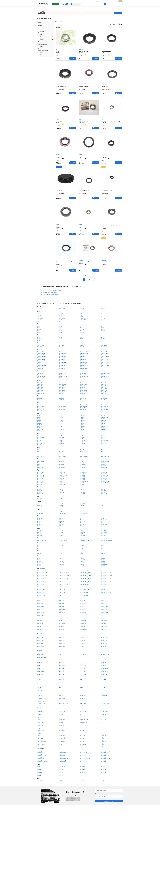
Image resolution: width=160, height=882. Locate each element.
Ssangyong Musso (105, 703)
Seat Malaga (40, 689)
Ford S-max (61, 443)
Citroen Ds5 (40, 390)
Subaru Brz (39, 710)
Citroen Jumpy (104, 390)
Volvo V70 (61, 774)
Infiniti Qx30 (40, 493)
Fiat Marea (103, 423)
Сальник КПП (58, 51)
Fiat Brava (39, 418)
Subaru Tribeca (104, 713)
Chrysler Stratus (41, 377)
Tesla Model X (62, 730)
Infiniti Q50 (82, 492)
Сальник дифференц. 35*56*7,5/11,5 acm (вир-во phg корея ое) (111, 226)
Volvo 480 (39, 768)
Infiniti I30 (39, 490)
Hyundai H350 (40, 476)
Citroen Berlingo (83, 382)
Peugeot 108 (104, 635)
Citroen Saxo (62, 391)
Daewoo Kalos (40, 406)
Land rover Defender (42, 540)
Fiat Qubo (61, 426)
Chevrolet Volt (62, 368)
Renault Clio (83, 664)
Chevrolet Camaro (63, 354)
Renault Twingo (104, 673)
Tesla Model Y (83, 730)
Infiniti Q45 (61, 492)
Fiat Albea (82, 417)
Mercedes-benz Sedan (64, 579)
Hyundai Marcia (62, 479)
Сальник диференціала (106, 51)
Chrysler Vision (83, 377)
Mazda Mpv (39, 564)
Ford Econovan (104, 435)
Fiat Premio (104, 424)
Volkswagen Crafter (84, 752)
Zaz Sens (103, 780)
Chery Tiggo (104, 346)
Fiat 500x (61, 417)
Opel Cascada (62, 623)
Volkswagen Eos (105, 752)
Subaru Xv (103, 714)
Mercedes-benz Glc (63, 576)
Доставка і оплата (63, 1)
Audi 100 (39, 313)
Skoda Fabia (104, 695)
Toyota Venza (62, 746)
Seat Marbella (62, 689)
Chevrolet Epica (104, 357)
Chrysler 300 (40, 373)
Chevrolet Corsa (105, 356)
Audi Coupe (82, 318)
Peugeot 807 (104, 645)
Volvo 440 (82, 766)
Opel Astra (82, 621)
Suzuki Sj (103, 722)
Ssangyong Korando (63, 703)
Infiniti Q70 (103, 492)
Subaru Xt (82, 714)
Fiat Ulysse (103, 429)
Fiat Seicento (62, 427)
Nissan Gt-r (61, 603)
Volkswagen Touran (105, 760)
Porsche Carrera (41, 656)
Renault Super (83, 671)
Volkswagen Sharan (105, 758)
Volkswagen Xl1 (105, 761)
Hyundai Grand (40, 475)
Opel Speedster (83, 629)
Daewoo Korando (62, 406)
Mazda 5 (39, 559)
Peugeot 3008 (62, 638)
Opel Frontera (40, 624)
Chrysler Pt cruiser (63, 376)
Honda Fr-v (103, 462)
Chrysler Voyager (105, 377)
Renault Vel (61, 674)
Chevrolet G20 (83, 359)
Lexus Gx (103, 545)
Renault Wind (83, 674)
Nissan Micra (104, 604)
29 (93, 279)
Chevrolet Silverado (41, 365)
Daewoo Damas (40, 404)
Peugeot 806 (83, 645)
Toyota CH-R (40, 738)
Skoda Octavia (83, 697)
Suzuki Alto (39, 719)
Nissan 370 (39, 601)
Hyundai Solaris (40, 482)
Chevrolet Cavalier (41, 356)
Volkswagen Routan (63, 758)
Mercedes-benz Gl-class (106, 575)
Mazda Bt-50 (61, 561)
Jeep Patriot (40, 513)
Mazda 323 (103, 558)
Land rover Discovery (63, 540)
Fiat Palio (61, 424)
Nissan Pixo (82, 609)
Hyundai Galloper (62, 473)
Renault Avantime (41, 664)
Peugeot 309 (104, 640)
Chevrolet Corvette (63, 357)
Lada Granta (61, 532)
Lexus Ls (82, 546)
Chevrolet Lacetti (84, 360)
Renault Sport (62, 671)
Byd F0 (38, 337)
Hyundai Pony (104, 479)
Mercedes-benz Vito (105, 584)
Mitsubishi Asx (62, 589)
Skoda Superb (62, 698)
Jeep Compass (83, 511)
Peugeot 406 (104, 642)
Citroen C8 (39, 388)
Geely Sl (103, 451)
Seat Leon (103, 687)
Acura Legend (62, 308)
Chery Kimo (40, 346)
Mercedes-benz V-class (106, 582)
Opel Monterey (104, 626)
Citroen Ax (61, 382)
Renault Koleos (62, 667)
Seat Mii (82, 689)
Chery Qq (82, 346)
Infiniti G (82, 489)
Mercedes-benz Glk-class (107, 576)
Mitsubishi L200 (40, 592)
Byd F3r (81, 337)
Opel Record (83, 627)
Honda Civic (82, 461)
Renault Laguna (83, 667)
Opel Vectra (40, 630)
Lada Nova (82, 533)
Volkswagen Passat (84, 757)
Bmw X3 (103, 329)
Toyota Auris (83, 735)
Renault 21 (61, 662)
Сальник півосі (59, 121)
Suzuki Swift (61, 724)
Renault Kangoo (41, 667)
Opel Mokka (82, 626)
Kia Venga (82, 525)
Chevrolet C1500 (84, 353)
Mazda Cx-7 (40, 562)
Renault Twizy (40, 674)
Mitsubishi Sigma (41, 595)
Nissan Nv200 (40, 607)
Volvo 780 (103, 768)
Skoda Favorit (40, 697)
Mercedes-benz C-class (64, 572)
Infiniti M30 (103, 490)
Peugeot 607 (61, 645)
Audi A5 (39, 316)
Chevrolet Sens (104, 363)
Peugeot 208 (40, 638)
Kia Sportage (61, 525)
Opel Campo (40, 623)
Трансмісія (44, 7)
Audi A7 (81, 316)
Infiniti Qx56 (82, 493)
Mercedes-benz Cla (41, 573)
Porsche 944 (40, 654)
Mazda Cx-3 (82, 561)
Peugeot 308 (83, 640)
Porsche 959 (61, 654)
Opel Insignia (83, 624)
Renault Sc (103, 670)
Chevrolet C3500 (41, 354)
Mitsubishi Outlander (106, 592)
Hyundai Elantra (104, 472)
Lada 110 (39, 530)
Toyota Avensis (104, 735)
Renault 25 (82, 662)
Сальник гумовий (82, 225)
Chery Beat (61, 345)
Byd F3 (60, 337)
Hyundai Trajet (104, 482)
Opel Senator (104, 627)
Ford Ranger (40, 443)
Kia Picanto (82, 521)
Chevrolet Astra (41, 351)
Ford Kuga (82, 440)
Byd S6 (39, 340)
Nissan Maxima (83, 604)
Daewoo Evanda (83, 404)
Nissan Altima (83, 601)
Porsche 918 (83, 653)
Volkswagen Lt (83, 755)
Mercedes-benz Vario (63, 584)
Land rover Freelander (85, 540)
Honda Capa (61, 461)
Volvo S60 (82, 771)
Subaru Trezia (83, 713)
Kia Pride (39, 522)
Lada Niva (61, 533)
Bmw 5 (38, 327)
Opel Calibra (104, 621)
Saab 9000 (61, 681)
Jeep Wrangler (83, 513)
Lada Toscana (104, 535)
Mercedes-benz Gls (41, 578)
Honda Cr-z (61, 462)
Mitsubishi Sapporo (105, 593)
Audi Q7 (60, 319)
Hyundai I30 (104, 476)
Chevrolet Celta (62, 356)
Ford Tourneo (62, 444)
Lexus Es (61, 545)
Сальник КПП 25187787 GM (46, 289)
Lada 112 (82, 530)
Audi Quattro (83, 319)
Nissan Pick (40, 609)
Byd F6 (102, 337)
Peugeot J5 (40, 648)
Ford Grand (103, 438)
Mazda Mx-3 (61, 564)
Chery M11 (61, 346)
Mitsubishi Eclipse (41, 590)
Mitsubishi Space (62, 595)
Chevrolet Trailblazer (42, 366)
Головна (39, 7)
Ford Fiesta (103, 437)
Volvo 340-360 (62, 766)
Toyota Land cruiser (41, 741)
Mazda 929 (103, 559)
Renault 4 (103, 662)
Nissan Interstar (83, 603)
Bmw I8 (60, 329)
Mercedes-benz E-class (64, 575)
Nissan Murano (40, 606)
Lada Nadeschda (41, 533)
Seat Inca (82, 687)
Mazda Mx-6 (104, 564)
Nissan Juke (104, 603)
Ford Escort (82, 437)
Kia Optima (61, 521)
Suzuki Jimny (104, 721)
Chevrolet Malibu (41, 362)
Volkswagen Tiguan (63, 760)
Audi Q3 (103, 318)
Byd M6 (103, 338)
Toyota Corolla (62, 738)
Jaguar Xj (82, 505)
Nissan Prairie (104, 609)
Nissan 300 (82, 600)
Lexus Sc (103, 548)
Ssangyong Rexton (41, 705)
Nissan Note (82, 606)
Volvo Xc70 (39, 775)
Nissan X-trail (40, 615)
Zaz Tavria (61, 782)
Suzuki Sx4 (82, 724)
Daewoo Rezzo (104, 409)
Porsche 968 (83, 654)
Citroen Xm (61, 393)
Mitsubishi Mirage (84, 592)
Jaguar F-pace (40, 503)
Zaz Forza (61, 780)
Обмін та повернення (78, 1)
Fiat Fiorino (61, 421)
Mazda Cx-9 (61, 562)
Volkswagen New (62, 757)
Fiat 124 (39, 415)
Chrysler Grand (62, 374)
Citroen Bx (103, 382)
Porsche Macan (104, 656)
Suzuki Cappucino (84, 719)
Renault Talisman (41, 673)
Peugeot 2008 (40, 637)
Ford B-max (40, 435)
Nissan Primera (62, 610)
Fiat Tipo (82, 429)
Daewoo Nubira (62, 409)
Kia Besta (39, 518)
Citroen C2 (61, 385)
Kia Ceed (103, 518)
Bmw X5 (60, 330)
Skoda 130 (61, 695)
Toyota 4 (39, 735)
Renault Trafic (83, 673)
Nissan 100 (39, 600)
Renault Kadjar (104, 665)
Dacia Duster (83, 398)
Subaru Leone (62, 711)
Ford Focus (39, 438)
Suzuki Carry (104, 719)
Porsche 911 (61, 653)
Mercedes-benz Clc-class (64, 573)
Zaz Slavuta (40, 782)
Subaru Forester (62, 710)
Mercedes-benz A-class (85, 570)
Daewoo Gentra (104, 404)
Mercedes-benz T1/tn (63, 582)
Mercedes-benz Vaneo (42, 584)
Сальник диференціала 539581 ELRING (49, 292)
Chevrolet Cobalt (84, 356)
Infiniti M (82, 490)
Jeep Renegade (62, 513)
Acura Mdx (82, 308)
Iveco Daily (39, 498)
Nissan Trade (61, 613)
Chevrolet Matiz (62, 362)
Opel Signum (40, 629)
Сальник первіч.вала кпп (107, 190)
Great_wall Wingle (105, 456)
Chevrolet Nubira (105, 362)
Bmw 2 (60, 326)
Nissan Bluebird (104, 601)
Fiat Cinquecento (84, 418)
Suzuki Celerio (40, 721)
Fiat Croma (39, 420)
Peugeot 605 (40, 645)
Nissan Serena (40, 612)
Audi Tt (39, 321)
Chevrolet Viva (40, 368)
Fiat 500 (103, 415)
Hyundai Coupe (83, 472)
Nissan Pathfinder (84, 607)
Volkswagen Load (63, 755)
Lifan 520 (61, 553)
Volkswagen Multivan (42, 757)
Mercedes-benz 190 (63, 570)
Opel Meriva (61, 626)
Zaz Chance (40, 780)
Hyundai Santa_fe (105, 481)
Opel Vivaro (61, 630)
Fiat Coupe (103, 418)
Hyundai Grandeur (63, 475)
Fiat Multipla (40, 424)
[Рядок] (122, 24)
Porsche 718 (40, 653)
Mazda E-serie (104, 562)
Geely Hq (82, 449)
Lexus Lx (103, 546)
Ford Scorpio (83, 443)
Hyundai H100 (104, 475)
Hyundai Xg (82, 484)
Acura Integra (40, 308)
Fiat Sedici (39, 427)
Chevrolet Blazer (62, 353)
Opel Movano (40, 627)
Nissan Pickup (62, 609)
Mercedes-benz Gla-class (43, 576)
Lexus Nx (39, 548)
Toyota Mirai (82, 741)
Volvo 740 (61, 768)
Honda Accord (40, 461)
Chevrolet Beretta (41, 353)
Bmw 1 (38, 326)
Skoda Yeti (82, 698)
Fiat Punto (39, 426)
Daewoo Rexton (83, 409)
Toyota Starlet (83, 744)
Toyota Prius (104, 743)
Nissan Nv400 (62, 607)
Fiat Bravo (61, 418)
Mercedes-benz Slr (63, 581)
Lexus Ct (39, 545)
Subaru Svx (61, 713)
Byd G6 (81, 338)
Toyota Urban (40, 746)
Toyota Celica (104, 737)
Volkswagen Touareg (84, 760)
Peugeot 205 (61, 637)
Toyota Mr (103, 741)
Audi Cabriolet (62, 318)
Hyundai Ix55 (104, 478)
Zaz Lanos (82, 780)
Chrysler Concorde (84, 373)
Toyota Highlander (63, 740)
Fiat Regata (82, 426)
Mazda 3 (82, 558)
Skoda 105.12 (40, 695)
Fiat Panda (82, 424)
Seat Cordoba (104, 686)
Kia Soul (39, 525)
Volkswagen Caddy (105, 751)
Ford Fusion (61, 438)
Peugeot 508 (104, 643)
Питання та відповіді (94, 1)
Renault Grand (83, 665)
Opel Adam (39, 620)
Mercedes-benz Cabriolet (85, 572)
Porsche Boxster (105, 654)
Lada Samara (61, 535)
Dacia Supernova (105, 399)
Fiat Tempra (61, 429)
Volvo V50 (103, 772)
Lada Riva (39, 535)
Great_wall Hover (63, 456)
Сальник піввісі (105, 86)
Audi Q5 (39, 319)
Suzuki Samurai (83, 722)
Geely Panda (61, 451)
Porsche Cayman (84, 656)
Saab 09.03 (39, 679)
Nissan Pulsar (83, 610)
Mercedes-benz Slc (105, 579)
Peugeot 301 (83, 638)
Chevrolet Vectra (105, 366)
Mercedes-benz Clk (84, 573)
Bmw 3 (81, 326)
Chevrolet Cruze (83, 357)
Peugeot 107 (83, 635)
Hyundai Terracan (84, 482)
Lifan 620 (82, 553)
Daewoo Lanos (104, 406)
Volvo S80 (39, 772)
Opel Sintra (61, 629)
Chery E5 (82, 345)
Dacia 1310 (39, 398)
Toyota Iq (103, 740)
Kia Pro (60, 522)
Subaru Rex (40, 713)
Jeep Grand (104, 511)
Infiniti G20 (103, 489)
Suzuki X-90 (61, 725)
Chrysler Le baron (84, 374)
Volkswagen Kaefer (41, 755)
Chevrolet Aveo (104, 351)
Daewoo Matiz (83, 407)
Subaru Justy (104, 710)
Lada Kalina (82, 532)
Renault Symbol (105, 671)
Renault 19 (39, 662)
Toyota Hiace (40, 740)
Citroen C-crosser (41, 384)
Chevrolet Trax (83, 366)
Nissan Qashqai (104, 610)
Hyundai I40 (40, 478)
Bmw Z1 (103, 330)
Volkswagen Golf (84, 754)
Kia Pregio (103, 521)
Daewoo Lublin (62, 407)
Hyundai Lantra (40, 479)
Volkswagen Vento (84, 761)
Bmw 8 (102, 327)
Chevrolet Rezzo (62, 363)
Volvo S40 (61, 771)
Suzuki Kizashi (40, 722)
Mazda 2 (60, 558)
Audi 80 (81, 313)
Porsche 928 (104, 653)
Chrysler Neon (104, 374)
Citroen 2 (39, 382)
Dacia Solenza (83, 399)
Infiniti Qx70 (104, 493)
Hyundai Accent (40, 472)
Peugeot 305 (104, 638)
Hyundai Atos (62, 472)
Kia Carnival (82, 518)
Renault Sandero (84, 670)
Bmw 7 (81, 327)
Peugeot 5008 (62, 643)
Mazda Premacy (40, 565)
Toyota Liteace (62, 741)
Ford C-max (61, 435)
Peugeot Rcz (83, 648)
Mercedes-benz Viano (85, 584)
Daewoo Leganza (41, 407)
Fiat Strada (103, 427)
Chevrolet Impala (41, 360)
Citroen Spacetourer (84, 391)
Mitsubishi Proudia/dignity (65, 593)
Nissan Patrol (104, 607)
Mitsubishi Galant (63, 590)
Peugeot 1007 (40, 635)
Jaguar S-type (83, 503)
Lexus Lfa (61, 546)
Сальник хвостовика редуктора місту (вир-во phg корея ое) (66, 262)
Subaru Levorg (83, 711)
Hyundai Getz (104, 473)
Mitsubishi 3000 (41, 589)
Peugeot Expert (83, 646)
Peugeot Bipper (40, 646)
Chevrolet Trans (62, 366)
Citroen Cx (61, 388)
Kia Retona (82, 522)
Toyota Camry (62, 737)
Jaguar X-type (104, 503)
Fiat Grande (40, 423)
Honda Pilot (104, 465)
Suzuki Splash (40, 724)
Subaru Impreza (83, 710)
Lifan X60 (103, 553)
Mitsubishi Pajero (41, 593)
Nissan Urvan (83, 613)
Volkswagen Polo (41, 758)
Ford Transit (82, 444)
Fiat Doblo (61, 420)
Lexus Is (39, 546)
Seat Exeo (39, 687)
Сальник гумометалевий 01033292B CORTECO (50, 290)
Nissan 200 (61, 600)
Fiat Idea (61, 423)
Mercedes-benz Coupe (42, 575)
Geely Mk (103, 449)
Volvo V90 (82, 774)
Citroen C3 (103, 385)
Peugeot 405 (83, 642)
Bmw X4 (39, 330)
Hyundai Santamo (84, 481)
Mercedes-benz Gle (84, 576)
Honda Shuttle (83, 467)
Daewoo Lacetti (83, 406)
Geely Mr (39, 451)
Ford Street (40, 444)
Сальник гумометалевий (84, 51)
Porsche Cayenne (63, 656)
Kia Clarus (61, 519)
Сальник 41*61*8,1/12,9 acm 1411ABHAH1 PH (50, 294)
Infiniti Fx (61, 489)
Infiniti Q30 (39, 492)
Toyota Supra (104, 744)
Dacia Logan (40, 399)
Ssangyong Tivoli (84, 705)
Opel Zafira (82, 630)
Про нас (50, 1)
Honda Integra (83, 464)
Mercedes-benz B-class (42, 572)
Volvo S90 (61, 772)
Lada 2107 (39, 532)
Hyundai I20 (82, 476)
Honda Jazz (103, 464)
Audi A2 (60, 315)
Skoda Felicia (62, 697)
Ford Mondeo (40, 441)
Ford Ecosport (40, 437)
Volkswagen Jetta (105, 754)
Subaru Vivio (40, 714)
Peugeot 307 (61, 640)
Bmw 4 (102, 326)
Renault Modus (104, 668)
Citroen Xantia (40, 393)
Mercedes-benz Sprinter (106, 581)
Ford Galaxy (82, 438)
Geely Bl (39, 449)
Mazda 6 (60, 559)
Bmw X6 (82, 330)
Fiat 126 (60, 415)
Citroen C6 (103, 387)
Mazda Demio (83, 562)
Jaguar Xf (61, 505)
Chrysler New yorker (42, 376)
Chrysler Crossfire (105, 373)
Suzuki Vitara (104, 724)
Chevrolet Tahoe (105, 365)
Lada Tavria (82, 535)
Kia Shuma (82, 524)
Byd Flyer (39, 338)
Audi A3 (81, 315)
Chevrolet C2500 (105, 353)
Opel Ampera (83, 620)
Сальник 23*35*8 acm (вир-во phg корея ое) (111, 121)
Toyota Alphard (62, 735)
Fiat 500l (39, 417)
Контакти (39, 1)
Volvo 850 (39, 769)
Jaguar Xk (61, 506)
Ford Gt (39, 440)
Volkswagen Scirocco (85, 758)
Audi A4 (103, 315)
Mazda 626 (82, 559)
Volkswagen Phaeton (106, 757)
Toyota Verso (83, 746)
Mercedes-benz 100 (41, 570)
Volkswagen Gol (62, 754)
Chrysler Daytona (41, 374)
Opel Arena (39, 621)
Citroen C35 (40, 387)
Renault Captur (62, 664)
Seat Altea (61, 686)
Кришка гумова (59, 190)
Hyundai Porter (40, 481)
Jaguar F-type (62, 503)
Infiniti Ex (39, 489)
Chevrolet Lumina (105, 360)
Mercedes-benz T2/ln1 (85, 582)
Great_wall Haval (41, 456)
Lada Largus (104, 532)
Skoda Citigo (83, 695)
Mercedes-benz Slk (41, 581)
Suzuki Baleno (62, 719)
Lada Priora (103, 533)
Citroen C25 (82, 385)
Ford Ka (60, 440)
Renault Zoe (104, 674)
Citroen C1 (103, 384)
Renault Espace (40, 665)
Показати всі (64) (41, 41)
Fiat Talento (40, 429)
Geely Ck (61, 449)
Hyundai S (61, 481)
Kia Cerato (39, 519)
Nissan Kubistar (40, 604)
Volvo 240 (39, 766)
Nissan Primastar (41, 610)
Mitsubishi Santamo (84, 593)
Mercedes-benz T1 (41, 582)
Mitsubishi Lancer (63, 592)
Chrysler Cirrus (62, 373)
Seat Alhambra (40, 686)
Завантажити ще (89, 275)
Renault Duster (104, 664)
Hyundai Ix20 (61, 478)
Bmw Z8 (82, 332)
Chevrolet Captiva (105, 354)
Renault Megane (83, 668)
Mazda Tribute (83, 565)
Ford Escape (61, 437)
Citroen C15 (40, 385)
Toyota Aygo (40, 737)
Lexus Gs (82, 545)
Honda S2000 (62, 467)
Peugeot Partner (62, 648)
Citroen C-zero (83, 384)
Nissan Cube (40, 603)
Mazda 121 (39, 558)
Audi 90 (103, 313)
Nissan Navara (62, 606)
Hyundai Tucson (40, 484)
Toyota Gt (103, 738)
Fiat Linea (82, 423)
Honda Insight (62, 464)
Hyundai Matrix (83, 479)
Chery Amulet (40, 345)
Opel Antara (104, 620)
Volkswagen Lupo (105, 755)
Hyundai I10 (61, 476)
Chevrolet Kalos (62, 360)
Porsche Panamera (41, 657)
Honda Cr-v (39, 462)
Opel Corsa (103, 623)
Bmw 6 (60, 327)
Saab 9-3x (82, 679)
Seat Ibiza (61, 687)
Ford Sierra (103, 443)
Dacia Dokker (62, 398)
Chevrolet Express (63, 359)
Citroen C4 (61, 387)
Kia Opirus (39, 521)
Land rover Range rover (106, 540)
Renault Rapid (40, 670)
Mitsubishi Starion (84, 595)
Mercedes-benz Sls (84, 581)
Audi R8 (103, 319)
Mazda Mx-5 (82, 564)
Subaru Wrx (61, 714)
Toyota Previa (83, 743)
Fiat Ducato (82, 420)
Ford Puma (103, 441)
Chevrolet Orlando (41, 363)
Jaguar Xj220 (104, 505)
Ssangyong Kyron (84, 703)
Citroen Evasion (62, 390)
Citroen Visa (104, 391)
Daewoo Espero (62, 404)
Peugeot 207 (104, 637)
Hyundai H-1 (83, 475)
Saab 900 (39, 681)
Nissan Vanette (104, 613)
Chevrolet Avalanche (84, 351)
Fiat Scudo (103, 426)
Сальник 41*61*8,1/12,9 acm (84, 86)
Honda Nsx (82, 465)
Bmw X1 (82, 329)
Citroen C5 (82, 387)
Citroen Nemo (40, 391)
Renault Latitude (105, 667)
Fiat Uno (39, 430)
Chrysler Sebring (105, 376)
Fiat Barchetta (104, 417)
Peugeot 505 (83, 643)
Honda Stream (104, 467)
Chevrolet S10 (83, 363)
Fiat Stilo (82, 427)
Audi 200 (61, 313)
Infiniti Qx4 (61, 493)
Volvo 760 (82, 768)
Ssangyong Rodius (63, 705)
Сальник (57, 225)
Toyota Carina (83, 737)
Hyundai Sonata (62, 482)
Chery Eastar (104, 345)
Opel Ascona (61, 621)
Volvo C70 (39, 771)
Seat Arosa (82, 686)
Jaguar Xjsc (40, 506)
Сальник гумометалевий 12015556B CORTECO (50, 296)
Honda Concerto (105, 461)
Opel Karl (39, 626)
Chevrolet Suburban (84, 365)
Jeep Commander (63, 511)
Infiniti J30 (61, 490)
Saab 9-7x (103, 679)
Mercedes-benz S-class (42, 579)
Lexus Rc (61, 548)
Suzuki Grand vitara (63, 721)
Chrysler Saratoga (84, 376)
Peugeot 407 (40, 643)
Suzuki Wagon (40, 725)
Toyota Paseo (40, 743)
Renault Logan (40, 668)
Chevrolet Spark (62, 365)
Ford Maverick (104, 440)
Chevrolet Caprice (84, 354)
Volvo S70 (103, 771)
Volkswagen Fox (41, 754)
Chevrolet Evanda (41, 359)
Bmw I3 (39, 329)
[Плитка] (119, 24)
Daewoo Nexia (40, 409)
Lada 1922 (103, 530)
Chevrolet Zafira (83, 368)
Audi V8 (60, 321)
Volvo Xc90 (61, 775)
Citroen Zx (103, 393)
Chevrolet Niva (83, 362)
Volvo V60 (39, 774)
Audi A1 (39, 315)
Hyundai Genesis (84, 473)
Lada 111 (61, 530)
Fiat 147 (82, 415)
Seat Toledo (40, 690)
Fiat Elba (39, 421)
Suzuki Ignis (82, 721)
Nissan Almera (62, 601)
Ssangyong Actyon (41, 703)
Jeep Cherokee (40, 511)
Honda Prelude (40, 467)
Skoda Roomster (41, 698)
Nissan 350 (103, 600)
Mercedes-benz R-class (106, 578)
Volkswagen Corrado (63, 752)
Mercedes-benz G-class (85, 575)
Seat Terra (103, 689)
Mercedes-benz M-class (85, 578)
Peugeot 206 (83, 637)
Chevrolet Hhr (104, 359)
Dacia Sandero (62, 399)
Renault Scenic (40, 671)
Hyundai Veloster (62, 484)
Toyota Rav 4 (61, 744)
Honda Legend (40, 465)
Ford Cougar (83, 435)
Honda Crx (82, 462)
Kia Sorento (104, 524)
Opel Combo (83, 623)
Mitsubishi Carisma (84, 589)
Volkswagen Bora (84, 751)
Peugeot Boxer (62, 646)
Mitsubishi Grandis (84, 590)
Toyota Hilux (83, 740)
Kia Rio (102, 522)
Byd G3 (60, 338)
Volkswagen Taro (41, 760)
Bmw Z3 (39, 332)
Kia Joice (82, 519)
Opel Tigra (103, 629)
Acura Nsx (103, 308)
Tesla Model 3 (40, 730)
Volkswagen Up (62, 761)
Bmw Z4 (60, 332)
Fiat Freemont (83, 421)
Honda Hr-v (39, 464)
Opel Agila (61, 620)
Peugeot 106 (61, 635)
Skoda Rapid (104, 697)
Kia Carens (61, 518)
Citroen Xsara (83, 393)
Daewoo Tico (40, 410)
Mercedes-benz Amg (106, 570)
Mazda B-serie (40, 561)
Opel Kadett (104, 624)
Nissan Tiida (40, 613)
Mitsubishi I (103, 590)
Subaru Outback (104, 711)
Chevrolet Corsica (41, 357)
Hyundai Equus (40, 473)
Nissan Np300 (104, 606)
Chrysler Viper (62, 377)
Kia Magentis (104, 519)
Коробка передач (52, 7)
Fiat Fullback (104, 421)
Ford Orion (61, 441)
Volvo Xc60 (103, 774)
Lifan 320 (39, 553)
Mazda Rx (61, 565)
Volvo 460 (103, 766)
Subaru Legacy (40, 711)
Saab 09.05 (61, 679)
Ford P (81, 441)
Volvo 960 (82, 769)
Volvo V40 (82, 772)
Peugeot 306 (40, 640)
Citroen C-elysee (62, 384)
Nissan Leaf (61, 604)
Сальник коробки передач (84, 190)
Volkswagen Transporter (42, 761)
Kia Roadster (40, 524)
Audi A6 (60, 316)
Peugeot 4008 (62, 642)
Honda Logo (61, 465)
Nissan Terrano (104, 612)
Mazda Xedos (104, 565)
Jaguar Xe (39, 505)
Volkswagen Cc (40, 752)
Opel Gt (60, 624)
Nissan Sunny (62, 612)
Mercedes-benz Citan (106, 572)
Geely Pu (82, 451)
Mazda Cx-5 (103, 561)
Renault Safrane (62, 670)
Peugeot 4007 (40, 642)
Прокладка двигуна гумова (84, 155)
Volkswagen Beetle (63, 751)
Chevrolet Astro (62, 351)
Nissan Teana (83, 612)
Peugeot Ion (104, 646)
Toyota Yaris (104, 746)
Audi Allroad (40, 318)
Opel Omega (61, 627)
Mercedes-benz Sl (84, 579)
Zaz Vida (82, 782)
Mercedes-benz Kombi (64, 578)
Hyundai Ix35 (83, 478)
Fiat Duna (103, 420)
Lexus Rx (82, 548)
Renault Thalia (62, 673)
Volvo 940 (61, 769)
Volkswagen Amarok (42, 751)
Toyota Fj (82, 738)
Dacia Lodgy (104, 398)
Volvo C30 (103, 769)
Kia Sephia (61, 524)
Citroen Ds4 (104, 388)
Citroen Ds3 (82, 388)
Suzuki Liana (61, 722)
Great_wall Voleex (84, 456)
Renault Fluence (62, 665)
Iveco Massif (61, 498)
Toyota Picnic (62, 743)
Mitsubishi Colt (104, 589)
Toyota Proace (40, 744)
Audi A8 (103, 316)
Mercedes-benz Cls (105, 573)
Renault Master (62, 668)
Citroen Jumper (83, 390)
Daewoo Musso (104, 407)
